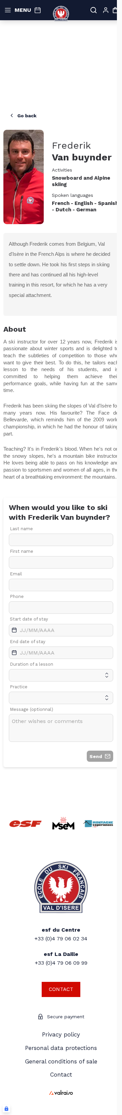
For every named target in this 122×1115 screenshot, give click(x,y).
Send (95, 756)
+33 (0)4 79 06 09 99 (61, 963)
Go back (27, 115)
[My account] (106, 10)
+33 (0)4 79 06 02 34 (61, 938)
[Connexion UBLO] (6, 1108)
